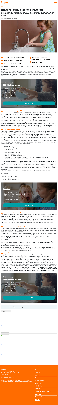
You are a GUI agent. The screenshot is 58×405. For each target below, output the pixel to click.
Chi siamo (38, 394)
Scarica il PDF (29, 103)
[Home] (1, 6)
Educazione (39, 378)
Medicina (38, 383)
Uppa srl (7, 369)
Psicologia (38, 386)
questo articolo (52, 139)
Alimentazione (39, 380)
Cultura (37, 389)
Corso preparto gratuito (43, 391)
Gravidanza (38, 370)
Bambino (4, 6)
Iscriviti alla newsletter (8, 377)
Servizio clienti (40, 397)
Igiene (8, 6)
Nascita (37, 372)
